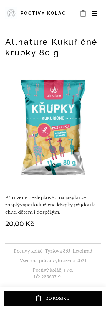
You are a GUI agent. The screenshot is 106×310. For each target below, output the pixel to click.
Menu (95, 13)
